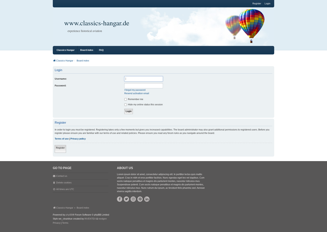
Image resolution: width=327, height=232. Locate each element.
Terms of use (62, 138)
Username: (61, 79)
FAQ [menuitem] (101, 50)
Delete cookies (64, 182)
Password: (60, 85)
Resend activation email (136, 93)
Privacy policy (78, 138)
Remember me (135, 99)
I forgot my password (135, 90)
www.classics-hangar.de (96, 22)
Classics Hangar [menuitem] (66, 50)
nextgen (102, 218)
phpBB (69, 214)
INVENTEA (90, 218)
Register (60, 148)
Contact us (61, 176)
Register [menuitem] (256, 3)
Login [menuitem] (267, 3)
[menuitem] (56, 223)
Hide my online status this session (145, 104)
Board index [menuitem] (86, 50)
